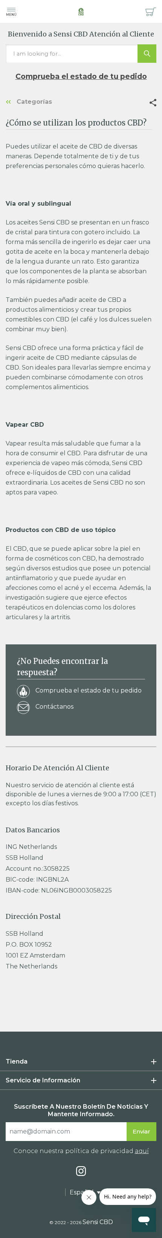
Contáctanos (54, 706)
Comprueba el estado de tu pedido (81, 76)
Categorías (33, 101)
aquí (142, 1151)
